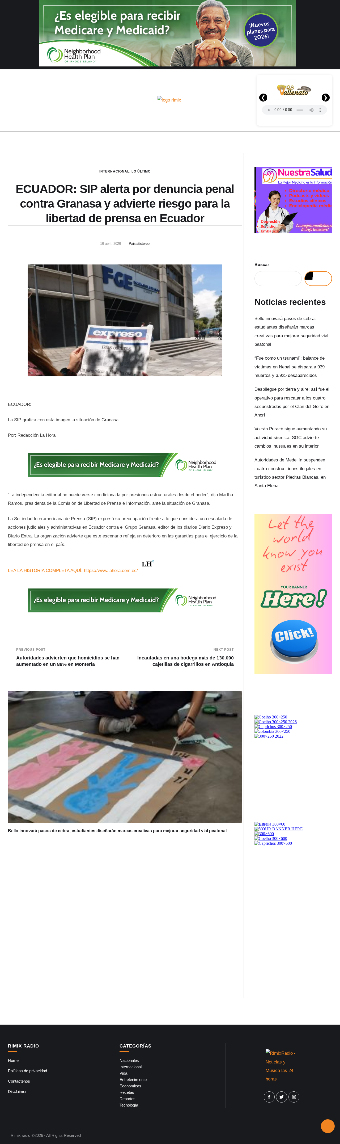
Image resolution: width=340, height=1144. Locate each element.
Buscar (261, 264)
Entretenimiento (133, 1079)
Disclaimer (17, 1091)
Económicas (130, 1086)
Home (13, 1060)
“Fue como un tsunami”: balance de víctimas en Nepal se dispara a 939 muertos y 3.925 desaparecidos (289, 367)
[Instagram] (294, 1097)
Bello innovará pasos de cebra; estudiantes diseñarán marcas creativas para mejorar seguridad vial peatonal (117, 830)
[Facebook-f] (269, 1097)
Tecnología (129, 1105)
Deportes (127, 1098)
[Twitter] (281, 1097)
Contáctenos (19, 1081)
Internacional (114, 171)
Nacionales (129, 1060)
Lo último (141, 171)
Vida (123, 1073)
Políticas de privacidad (27, 1071)
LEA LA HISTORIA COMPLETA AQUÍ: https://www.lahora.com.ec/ (73, 570)
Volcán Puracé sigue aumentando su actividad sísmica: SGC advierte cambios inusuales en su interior (290, 437)
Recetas (127, 1092)
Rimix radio (20, 1135)
